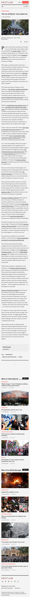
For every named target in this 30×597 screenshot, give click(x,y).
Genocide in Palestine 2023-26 (8, 564)
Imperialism (4, 407)
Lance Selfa (5, 437)
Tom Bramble (6, 412)
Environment (4, 381)
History (20, 357)
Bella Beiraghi (6, 17)
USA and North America (7, 431)
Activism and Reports (6, 514)
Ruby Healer (5, 463)
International (5, 11)
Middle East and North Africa (9, 357)
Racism (3, 457)
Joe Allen (5, 387)
